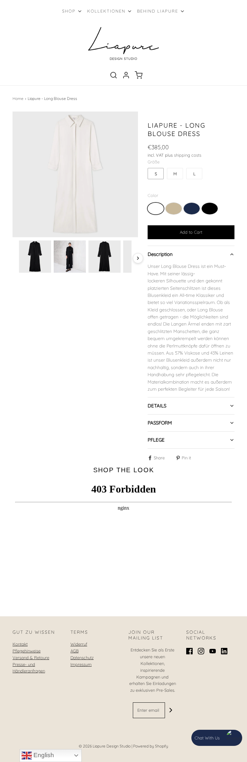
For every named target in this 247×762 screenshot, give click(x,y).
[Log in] (126, 75)
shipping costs (187, 155)
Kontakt (20, 644)
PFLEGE (156, 440)
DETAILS (157, 406)
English (43, 755)
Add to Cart (191, 232)
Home (18, 98)
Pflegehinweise (27, 650)
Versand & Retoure (31, 657)
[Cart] (138, 75)
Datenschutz (82, 657)
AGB (74, 650)
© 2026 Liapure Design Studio (105, 746)
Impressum (81, 664)
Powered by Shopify (150, 746)
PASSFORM (160, 423)
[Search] (113, 75)
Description (160, 254)
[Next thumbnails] (138, 258)
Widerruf (78, 644)
